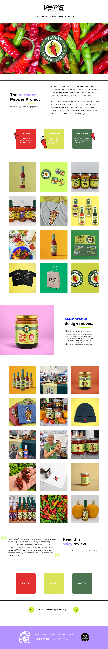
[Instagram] (37, 639)
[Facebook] (40, 639)
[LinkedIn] (44, 639)
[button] (22, 177)
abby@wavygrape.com (64, 638)
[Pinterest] (47, 639)
